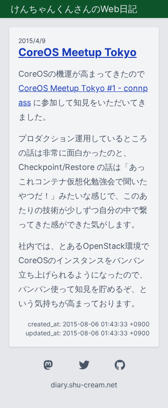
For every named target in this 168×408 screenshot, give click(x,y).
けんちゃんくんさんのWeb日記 (74, 9)
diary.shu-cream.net (84, 384)
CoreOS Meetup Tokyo (77, 52)
